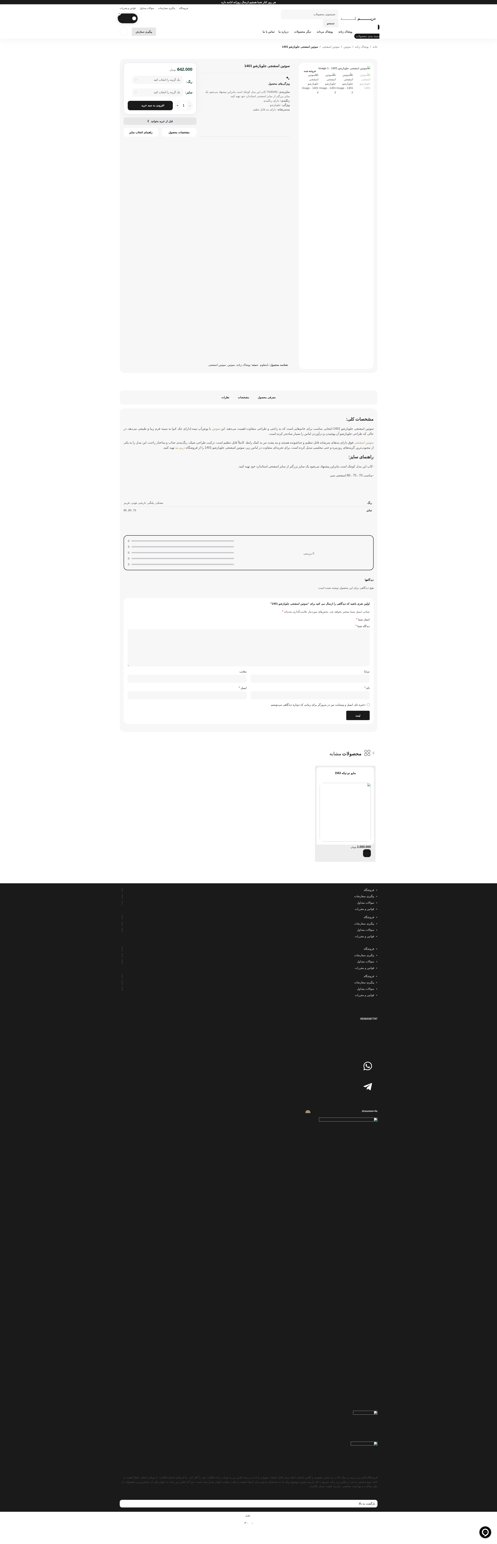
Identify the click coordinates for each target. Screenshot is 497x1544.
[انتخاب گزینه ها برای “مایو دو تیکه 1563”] (367, 853)
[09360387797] (372, 1010)
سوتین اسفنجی (331, 46)
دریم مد (180, 447)
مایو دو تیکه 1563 (345, 773)
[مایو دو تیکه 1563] (345, 812)
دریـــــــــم (358, 18)
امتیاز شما (363, 619)
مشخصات (243, 397)
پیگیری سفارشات (364, 896)
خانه (375, 46)
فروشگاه (369, 889)
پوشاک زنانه (362, 46)
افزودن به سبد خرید (152, 105)
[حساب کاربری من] (124, 32)
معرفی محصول (267, 397)
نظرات (225, 397)
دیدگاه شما (362, 626)
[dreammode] (372, 1102)
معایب (243, 671)
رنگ (189, 81)
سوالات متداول (365, 902)
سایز (189, 92)
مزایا (367, 671)
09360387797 (368, 1018)
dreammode (369, 1111)
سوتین (347, 46)
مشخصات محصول (179, 132)
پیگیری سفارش (144, 31)
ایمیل (243, 687)
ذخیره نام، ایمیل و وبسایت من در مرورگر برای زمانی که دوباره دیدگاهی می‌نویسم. (317, 704)
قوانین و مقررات (364, 908)
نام (367, 687)
